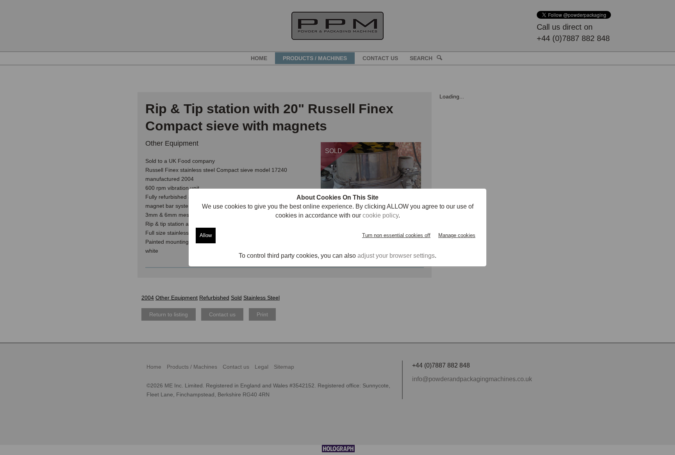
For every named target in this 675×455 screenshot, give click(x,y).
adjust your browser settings (396, 255)
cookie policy (380, 215)
